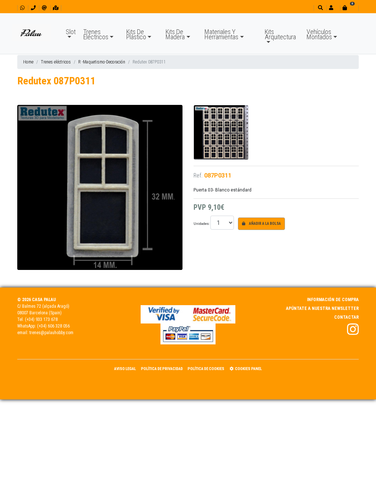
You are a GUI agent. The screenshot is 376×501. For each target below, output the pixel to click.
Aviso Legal (125, 368)
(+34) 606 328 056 (53, 326)
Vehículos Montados (319, 34)
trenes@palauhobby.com (51, 332)
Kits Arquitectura (280, 34)
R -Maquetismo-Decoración (101, 62)
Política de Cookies (206, 368)
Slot (71, 32)
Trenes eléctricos (56, 62)
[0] (349, 8)
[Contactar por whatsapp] (22, 8)
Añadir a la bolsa (264, 224)
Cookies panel (248, 368)
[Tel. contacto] (33, 8)
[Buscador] (320, 8)
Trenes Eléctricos (95, 34)
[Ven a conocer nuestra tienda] (55, 8)
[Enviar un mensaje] (44, 8)
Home (28, 62)
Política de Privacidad (162, 368)
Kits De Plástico (136, 34)
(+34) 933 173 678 (41, 319)
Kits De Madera (175, 34)
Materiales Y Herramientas (221, 34)
